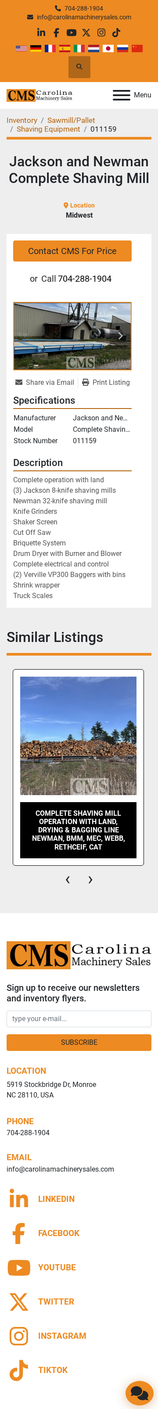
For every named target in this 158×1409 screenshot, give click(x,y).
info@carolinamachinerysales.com (84, 17)
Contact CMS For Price (72, 251)
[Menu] (121, 95)
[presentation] (67, 879)
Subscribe (79, 1042)
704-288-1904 (84, 8)
